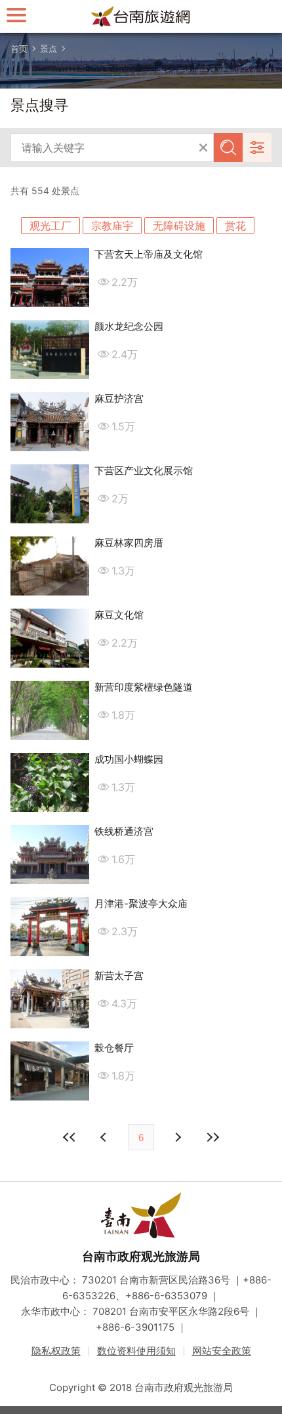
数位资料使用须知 (136, 1350)
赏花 (235, 225)
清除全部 (203, 147)
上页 (177, 1137)
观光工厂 (50, 225)
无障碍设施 (179, 225)
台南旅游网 (141, 16)
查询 (228, 147)
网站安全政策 (221, 1350)
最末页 (212, 1137)
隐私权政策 (56, 1350)
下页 (105, 1137)
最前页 (69, 1137)
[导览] (16, 15)
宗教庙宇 (112, 225)
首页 (19, 48)
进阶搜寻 (257, 147)
